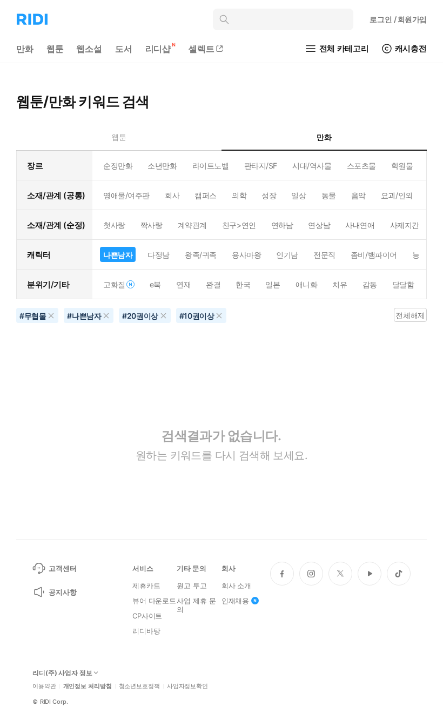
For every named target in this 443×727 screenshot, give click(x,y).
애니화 (307, 284)
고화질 (114, 284)
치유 (339, 284)
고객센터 (62, 568)
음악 (358, 195)
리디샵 (158, 48)
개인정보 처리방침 (87, 686)
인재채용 (235, 600)
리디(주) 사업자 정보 (62, 673)
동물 (328, 195)
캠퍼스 (205, 195)
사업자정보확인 (187, 686)
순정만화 (117, 165)
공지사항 (62, 592)
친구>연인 (239, 225)
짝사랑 (151, 225)
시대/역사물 (311, 165)
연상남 (319, 225)
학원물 (402, 165)
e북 (155, 284)
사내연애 (359, 225)
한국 (243, 284)
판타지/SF (260, 165)
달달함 (403, 284)
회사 (172, 195)
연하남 (282, 225)
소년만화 (162, 165)
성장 (268, 195)
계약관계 (192, 225)
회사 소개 (236, 585)
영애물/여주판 (126, 195)
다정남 (158, 254)
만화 (24, 48)
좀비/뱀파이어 (374, 254)
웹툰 (55, 48)
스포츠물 (361, 165)
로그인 (398, 19)
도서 (123, 48)
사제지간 (404, 225)
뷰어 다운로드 (154, 600)
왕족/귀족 (201, 254)
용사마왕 (246, 254)
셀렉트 (201, 48)
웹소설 (89, 48)
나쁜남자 (117, 254)
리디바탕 (146, 631)
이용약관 (44, 686)
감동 (370, 284)
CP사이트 (147, 615)
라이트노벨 (210, 165)
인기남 (287, 254)
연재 (183, 284)
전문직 (324, 254)
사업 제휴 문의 (196, 605)
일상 (298, 195)
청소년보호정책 (139, 686)
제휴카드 (146, 585)
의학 (239, 195)
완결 (213, 284)
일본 (272, 284)
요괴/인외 (397, 195)
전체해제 (410, 315)
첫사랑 (114, 225)
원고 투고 (191, 585)
